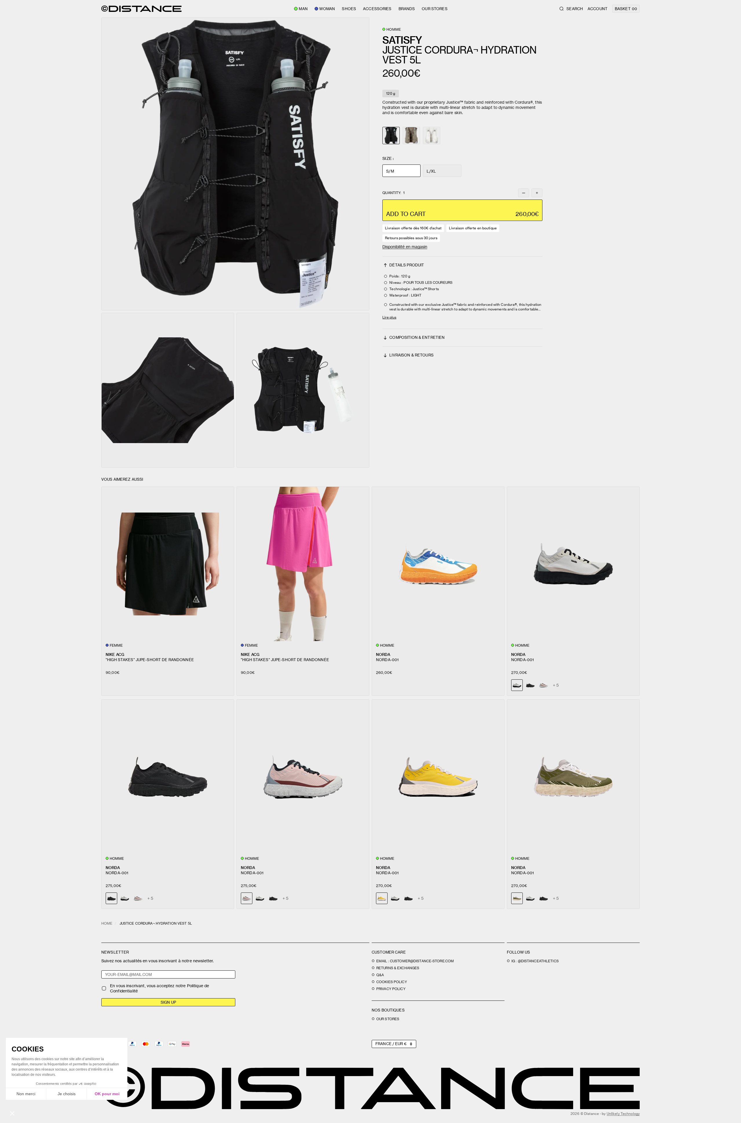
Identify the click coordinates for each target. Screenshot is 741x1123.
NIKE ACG (115, 654)
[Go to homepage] (141, 9)
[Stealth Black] (530, 685)
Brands (407, 8)
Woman (327, 8)
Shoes (349, 8)
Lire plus (389, 317)
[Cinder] (125, 898)
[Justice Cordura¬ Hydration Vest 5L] (411, 135)
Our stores (434, 8)
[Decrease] (523, 193)
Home (106, 923)
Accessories (377, 8)
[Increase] (536, 193)
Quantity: (393, 193)
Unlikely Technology (623, 1113)
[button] (235, 164)
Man (303, 8)
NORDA (383, 654)
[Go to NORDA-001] (438, 564)
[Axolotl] (543, 685)
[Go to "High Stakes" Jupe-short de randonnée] (168, 564)
